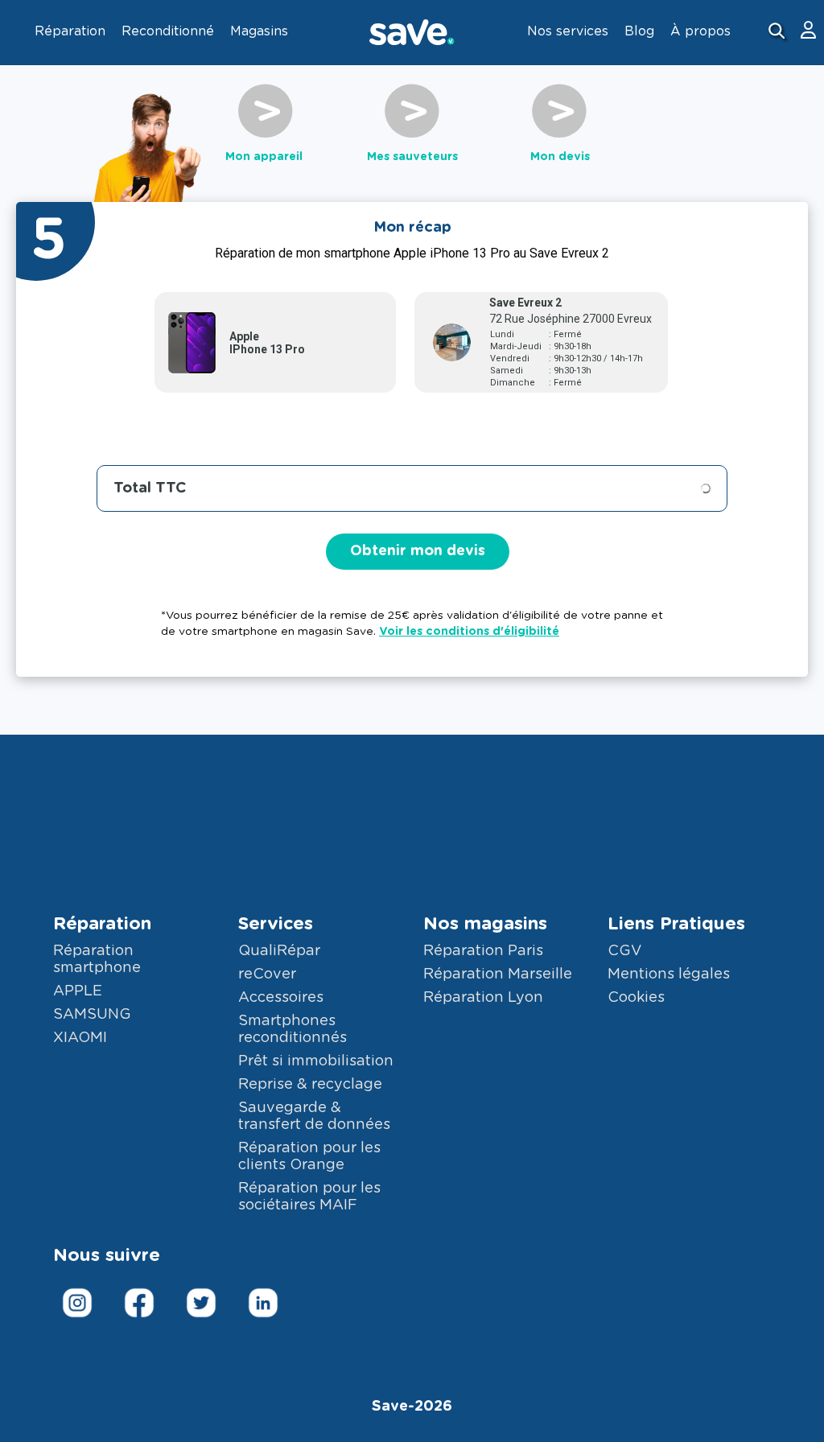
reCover (267, 974)
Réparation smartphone (97, 959)
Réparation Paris (483, 951)
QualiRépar (279, 951)
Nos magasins (485, 924)
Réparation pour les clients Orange (309, 1156)
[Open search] (778, 32)
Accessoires (280, 998)
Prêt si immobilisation (315, 1061)
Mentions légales (669, 974)
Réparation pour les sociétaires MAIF (309, 1197)
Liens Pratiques (676, 924)
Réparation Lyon (483, 998)
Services (275, 924)
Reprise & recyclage (310, 1084)
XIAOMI (80, 1038)
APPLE (77, 991)
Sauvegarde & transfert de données (314, 1116)
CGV (624, 951)
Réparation (102, 924)
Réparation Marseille (497, 974)
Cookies (636, 998)
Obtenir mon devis (417, 551)
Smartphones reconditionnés (292, 1029)
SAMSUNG (92, 1014)
